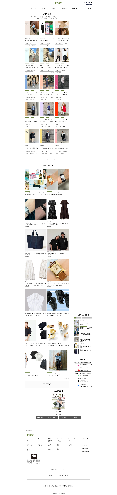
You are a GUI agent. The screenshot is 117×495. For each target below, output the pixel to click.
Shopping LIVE (85, 445)
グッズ (49, 445)
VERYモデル (70, 444)
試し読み (64, 417)
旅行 (58, 444)
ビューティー (44, 8)
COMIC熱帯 (55, 486)
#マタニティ (43, 43)
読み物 (69, 446)
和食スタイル (70, 485)
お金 (58, 448)
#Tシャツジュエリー (59, 43)
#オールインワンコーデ (45, 97)
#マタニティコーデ (29, 43)
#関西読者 (33, 45)
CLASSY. (48, 485)
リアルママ (49, 449)
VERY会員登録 (85, 451)
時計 (28, 450)
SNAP (28, 448)
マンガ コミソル (66, 486)
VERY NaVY (85, 448)
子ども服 (49, 444)
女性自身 (44, 486)
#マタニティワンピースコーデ (46, 70)
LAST (54, 159)
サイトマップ (67, 475)
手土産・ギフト (59, 446)
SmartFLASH (49, 486)
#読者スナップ (28, 99)
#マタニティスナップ (59, 97)
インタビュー (70, 441)
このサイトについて (52, 475)
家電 (58, 449)
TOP (26, 430)
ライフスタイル (64, 8)
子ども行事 (49, 446)
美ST (63, 485)
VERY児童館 (50, 440)
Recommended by (63, 378)
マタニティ (29, 449)
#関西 (48, 43)
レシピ (58, 440)
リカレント (70, 445)
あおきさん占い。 (86, 438)
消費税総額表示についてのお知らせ (58, 469)
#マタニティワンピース (45, 124)
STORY (56, 485)
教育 (48, 448)
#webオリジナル (50, 72)
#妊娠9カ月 (28, 45)
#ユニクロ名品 (58, 151)
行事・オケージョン (30, 446)
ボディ (39, 444)
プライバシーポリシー (59, 475)
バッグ (28, 441)
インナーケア (40, 445)
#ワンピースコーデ (29, 72)
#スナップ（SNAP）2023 (60, 126)
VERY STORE (85, 442)
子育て (53, 8)
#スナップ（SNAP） (44, 45)
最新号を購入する (40, 417)
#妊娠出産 (33, 70)
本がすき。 (72, 486)
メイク (39, 440)
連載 (69, 440)
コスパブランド (29, 445)
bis (65, 485)
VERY (53, 485)
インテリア (59, 441)
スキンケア (39, 441)
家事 (58, 445)
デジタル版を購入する (52, 417)
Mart (60, 485)
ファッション (33, 8)
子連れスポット (50, 441)
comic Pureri (60, 486)
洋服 (28, 444)
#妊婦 (63, 70)
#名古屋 (66, 43)
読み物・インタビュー (76, 8)
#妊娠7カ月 (58, 72)
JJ (45, 485)
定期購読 (75, 417)
